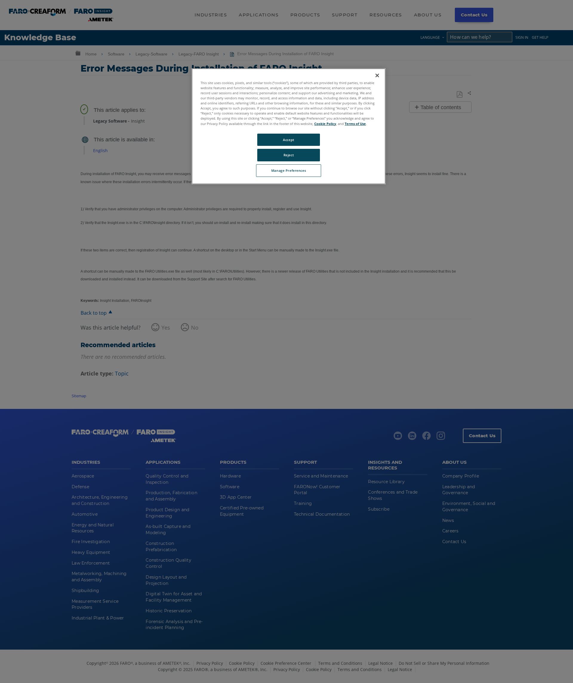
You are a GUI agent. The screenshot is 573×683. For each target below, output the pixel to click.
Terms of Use (355, 123)
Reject (289, 155)
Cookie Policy (325, 123)
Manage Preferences (288, 170)
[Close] (377, 75)
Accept (288, 139)
